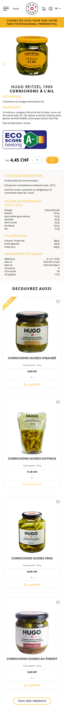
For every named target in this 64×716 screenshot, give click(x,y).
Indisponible (32, 484)
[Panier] (43, 9)
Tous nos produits (32, 701)
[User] (51, 9)
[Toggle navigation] (6, 8)
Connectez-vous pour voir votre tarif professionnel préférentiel (32, 22)
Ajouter (34, 384)
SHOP (16, 8)
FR (56, 8)
